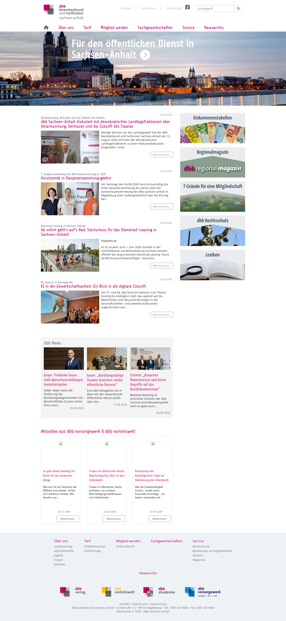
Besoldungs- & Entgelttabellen (212, 551)
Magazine (199, 560)
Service (188, 27)
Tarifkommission (94, 546)
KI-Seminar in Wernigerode (57, 282)
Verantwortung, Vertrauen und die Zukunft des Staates (73, 117)
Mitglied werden (114, 27)
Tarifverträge (92, 551)
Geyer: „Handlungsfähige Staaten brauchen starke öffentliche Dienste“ (105, 380)
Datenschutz (174, 8)
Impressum (148, 8)
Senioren (60, 564)
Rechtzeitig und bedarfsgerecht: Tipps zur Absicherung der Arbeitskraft (152, 476)
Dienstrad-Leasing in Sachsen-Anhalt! (63, 225)
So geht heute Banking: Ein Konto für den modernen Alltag (59, 476)
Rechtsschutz (201, 546)
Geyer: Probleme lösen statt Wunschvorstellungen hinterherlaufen (63, 379)
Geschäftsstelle (64, 551)
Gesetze (198, 555)
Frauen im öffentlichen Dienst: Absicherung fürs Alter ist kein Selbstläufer (107, 476)
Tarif (87, 27)
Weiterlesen (67, 519)
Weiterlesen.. (162, 154)
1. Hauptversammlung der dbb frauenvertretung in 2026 (73, 174)
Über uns (66, 27)
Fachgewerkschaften (155, 27)
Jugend (58, 555)
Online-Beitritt (125, 546)
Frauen (58, 560)
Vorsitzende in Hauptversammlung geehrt (76, 178)
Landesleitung (63, 546)
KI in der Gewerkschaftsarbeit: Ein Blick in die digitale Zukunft (93, 286)
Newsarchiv (214, 27)
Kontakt (126, 8)
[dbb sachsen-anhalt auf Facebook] (186, 7)
